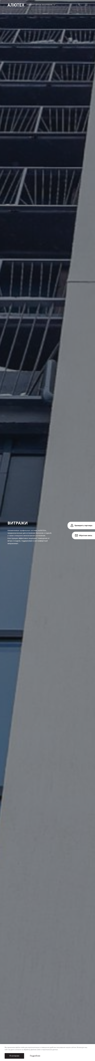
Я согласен (14, 1055)
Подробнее (35, 1055)
